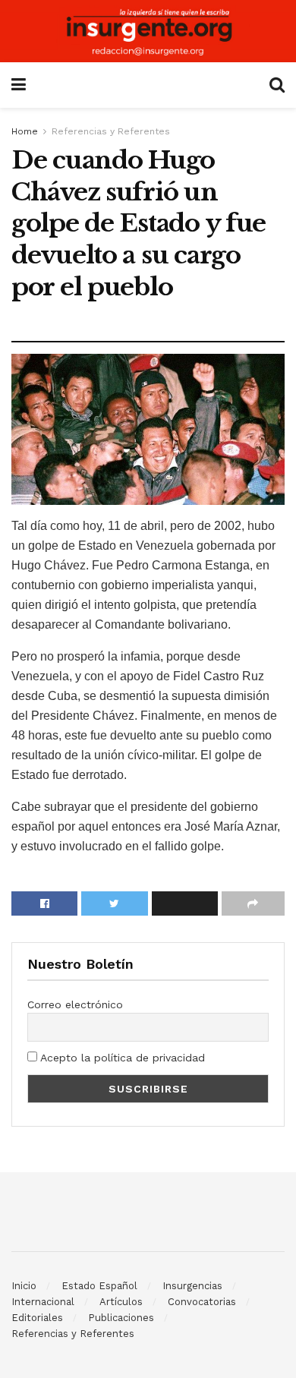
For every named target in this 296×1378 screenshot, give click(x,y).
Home (24, 131)
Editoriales (37, 1317)
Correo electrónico (75, 1004)
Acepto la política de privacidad (121, 1058)
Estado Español (99, 1285)
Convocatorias (202, 1301)
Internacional (42, 1301)
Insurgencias (192, 1285)
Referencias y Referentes (111, 131)
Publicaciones (121, 1317)
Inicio (23, 1285)
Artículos (121, 1301)
